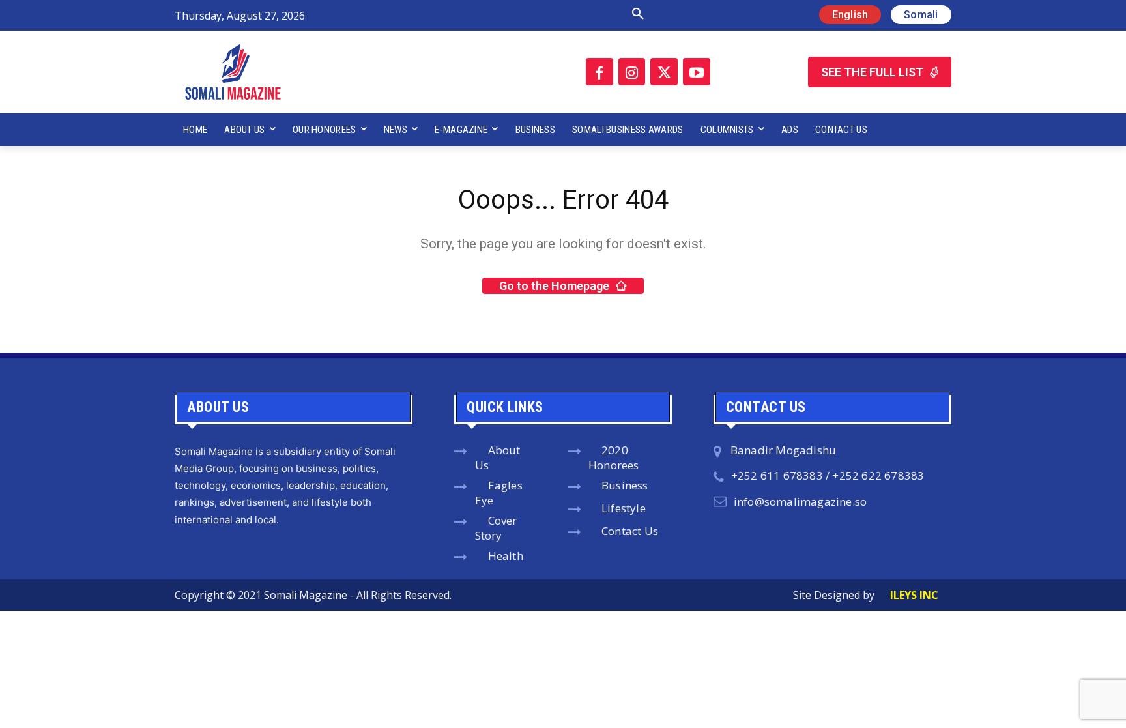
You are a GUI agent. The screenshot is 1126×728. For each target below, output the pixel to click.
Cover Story (496, 528)
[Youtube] (696, 71)
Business (624, 485)
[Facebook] (599, 71)
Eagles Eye (499, 493)
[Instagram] (632, 71)
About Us (498, 458)
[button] (500, 14)
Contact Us (629, 530)
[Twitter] (664, 71)
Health (505, 555)
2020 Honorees (613, 458)
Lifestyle (623, 508)
